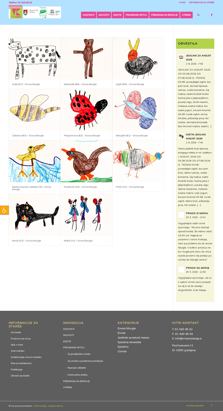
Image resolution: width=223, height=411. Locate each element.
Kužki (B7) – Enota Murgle (26, 84)
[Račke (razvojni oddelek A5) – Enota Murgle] (34, 161)
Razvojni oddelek (77, 367)
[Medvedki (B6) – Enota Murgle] (86, 59)
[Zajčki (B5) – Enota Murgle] (138, 59)
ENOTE (67, 341)
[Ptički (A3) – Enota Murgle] (138, 161)
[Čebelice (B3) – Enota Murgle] (34, 110)
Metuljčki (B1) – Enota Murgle (132, 135)
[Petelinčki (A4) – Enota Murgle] (86, 161)
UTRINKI (67, 387)
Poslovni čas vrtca (20, 338)
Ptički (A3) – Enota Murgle (130, 187)
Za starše (16, 332)
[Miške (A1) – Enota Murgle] (86, 215)
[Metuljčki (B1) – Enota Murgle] (138, 110)
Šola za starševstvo (21, 363)
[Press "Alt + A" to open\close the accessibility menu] (4, 210)
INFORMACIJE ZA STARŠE (201, 2)
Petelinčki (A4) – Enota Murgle (80, 187)
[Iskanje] (198, 15)
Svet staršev (17, 351)
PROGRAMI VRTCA (73, 347)
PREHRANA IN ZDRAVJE (76, 381)
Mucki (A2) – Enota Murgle (26, 240)
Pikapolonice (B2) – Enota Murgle (82, 135)
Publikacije (16, 369)
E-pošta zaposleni (195, 406)
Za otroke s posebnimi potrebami (85, 361)
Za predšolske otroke (79, 354)
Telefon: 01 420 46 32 (20, 2)
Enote (121, 333)
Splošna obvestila (129, 342)
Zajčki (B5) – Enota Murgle (130, 84)
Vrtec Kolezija (40, 406)
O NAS (182, 2)
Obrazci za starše (20, 375)
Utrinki (122, 351)
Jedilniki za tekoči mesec (133, 337)
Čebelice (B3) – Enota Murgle (28, 135)
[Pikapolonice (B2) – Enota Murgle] (86, 110)
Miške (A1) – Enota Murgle (78, 240)
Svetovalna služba (77, 374)
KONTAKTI (69, 329)
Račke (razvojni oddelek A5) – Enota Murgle (31, 188)
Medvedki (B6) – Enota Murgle (80, 84)
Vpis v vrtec (17, 344)
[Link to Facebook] (211, 14)
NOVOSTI (68, 335)
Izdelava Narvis (55, 406)
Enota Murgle (127, 328)
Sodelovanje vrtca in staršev (26, 357)
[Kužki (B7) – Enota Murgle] (34, 59)
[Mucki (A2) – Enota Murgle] (34, 215)
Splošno (123, 346)
